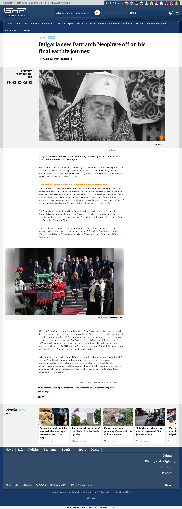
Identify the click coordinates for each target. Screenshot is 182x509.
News (42, 37)
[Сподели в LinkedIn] (20, 82)
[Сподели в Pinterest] (25, 82)
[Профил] (177, 13)
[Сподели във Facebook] (9, 82)
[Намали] (122, 150)
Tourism (67, 449)
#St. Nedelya (44, 392)
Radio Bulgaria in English (56, 59)
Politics (33, 449)
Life (20, 449)
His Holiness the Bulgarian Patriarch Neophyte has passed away (74, 184)
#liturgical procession (63, 388)
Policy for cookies (122, 492)
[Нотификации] (171, 13)
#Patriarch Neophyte (104, 388)
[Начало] (15, 10)
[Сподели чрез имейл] (31, 82)
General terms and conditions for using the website (74, 492)
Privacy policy (105, 492)
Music (95, 449)
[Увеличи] (118, 150)
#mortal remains (84, 388)
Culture (167, 455)
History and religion (158, 461)
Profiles (167, 473)
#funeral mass (44, 388)
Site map (91, 498)
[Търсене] (165, 13)
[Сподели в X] (14, 82)
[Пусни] (97, 12)
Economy (50, 449)
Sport (82, 449)
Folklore (166, 467)
